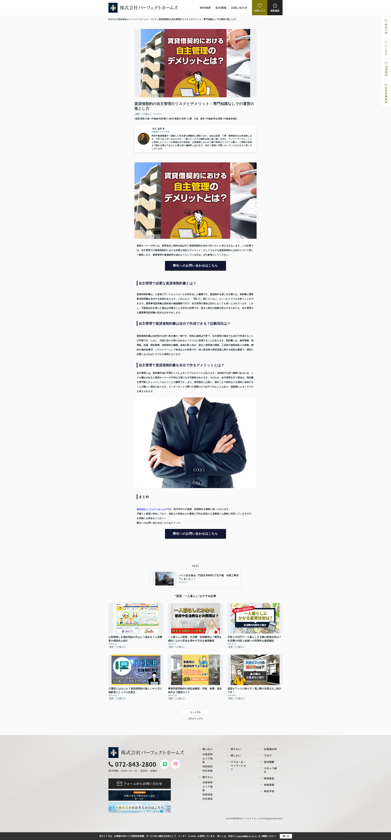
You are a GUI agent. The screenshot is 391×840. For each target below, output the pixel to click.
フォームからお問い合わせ (143, 783)
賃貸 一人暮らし (143, 114)
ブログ (268, 755)
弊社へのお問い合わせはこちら (195, 265)
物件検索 (205, 8)
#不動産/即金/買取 (214, 119)
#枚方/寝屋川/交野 (177, 119)
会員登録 (269, 784)
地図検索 (207, 766)
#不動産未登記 (230, 119)
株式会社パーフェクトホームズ (152, 509)
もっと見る (195, 712)
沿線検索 (207, 754)
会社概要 (269, 762)
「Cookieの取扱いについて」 (246, 836)
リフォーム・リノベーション (238, 765)
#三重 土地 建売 (195, 119)
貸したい (236, 755)
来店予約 (269, 791)
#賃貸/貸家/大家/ (142, 119)
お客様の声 (270, 749)
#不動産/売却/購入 (159, 119)
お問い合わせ (239, 8)
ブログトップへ (195, 719)
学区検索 (207, 770)
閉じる (286, 836)
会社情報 (220, 8)
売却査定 (269, 778)
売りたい (236, 749)
